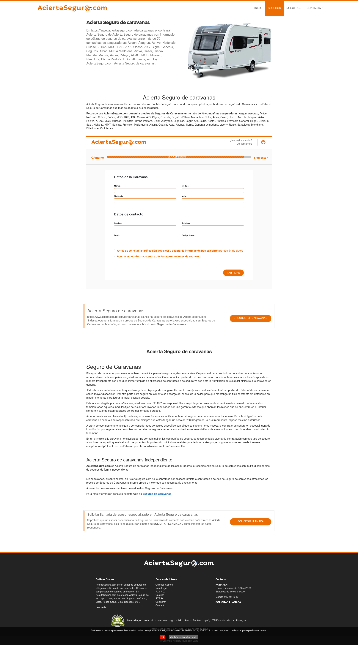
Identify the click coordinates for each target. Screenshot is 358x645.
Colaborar (161, 601)
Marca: (117, 186)
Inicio (258, 8)
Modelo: (185, 186)
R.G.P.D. (160, 591)
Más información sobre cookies (183, 637)
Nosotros (293, 8)
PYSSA (160, 598)
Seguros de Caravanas (157, 494)
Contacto (160, 605)
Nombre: (118, 223)
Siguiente (260, 157)
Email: (117, 235)
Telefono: (186, 223)
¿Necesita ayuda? (241, 142)
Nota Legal (161, 588)
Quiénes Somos (164, 584)
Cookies (160, 595)
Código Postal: (188, 235)
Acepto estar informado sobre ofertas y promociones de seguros (158, 256)
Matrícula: (118, 196)
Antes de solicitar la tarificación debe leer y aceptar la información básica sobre (167, 250)
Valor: (184, 196)
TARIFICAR (233, 272)
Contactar (315, 8)
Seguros (274, 8)
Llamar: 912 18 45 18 (227, 596)
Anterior (98, 157)
